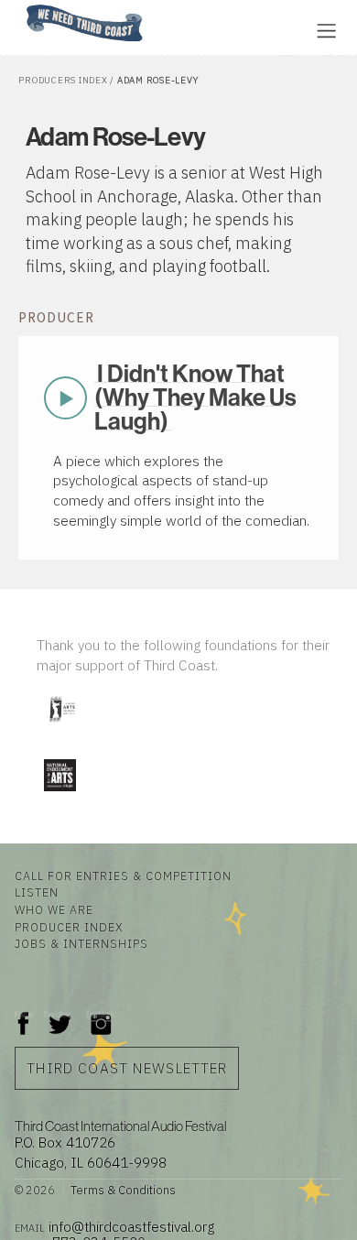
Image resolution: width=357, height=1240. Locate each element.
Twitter (58, 1014)
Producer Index (69, 926)
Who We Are (54, 909)
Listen (37, 892)
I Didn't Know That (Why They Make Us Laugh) (195, 397)
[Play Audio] (215, 28)
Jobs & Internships (81, 943)
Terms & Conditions (122, 1190)
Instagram (100, 1014)
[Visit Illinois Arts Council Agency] (61, 728)
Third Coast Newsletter (127, 1068)
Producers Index (62, 80)
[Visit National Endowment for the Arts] (59, 795)
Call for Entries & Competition (123, 875)
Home (21, 6)
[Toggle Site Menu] (326, 30)
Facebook (24, 1014)
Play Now (66, 397)
